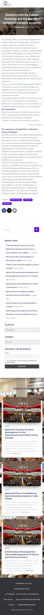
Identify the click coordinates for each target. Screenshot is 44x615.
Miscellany (28, 199)
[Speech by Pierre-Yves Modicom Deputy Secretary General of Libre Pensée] (22, 473)
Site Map (11, 605)
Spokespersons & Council (27, 605)
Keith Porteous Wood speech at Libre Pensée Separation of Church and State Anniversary (22, 554)
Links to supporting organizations (28, 599)
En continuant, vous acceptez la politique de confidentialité (21, 361)
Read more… (17, 453)
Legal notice (8, 599)
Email (7, 353)
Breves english (16, 199)
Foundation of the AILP (24, 583)
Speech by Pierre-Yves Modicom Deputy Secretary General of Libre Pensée (21, 496)
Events (7, 426)
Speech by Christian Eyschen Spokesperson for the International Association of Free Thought (21, 433)
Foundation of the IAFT (22, 589)
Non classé (7, 203)
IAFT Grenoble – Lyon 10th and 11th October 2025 (22, 594)
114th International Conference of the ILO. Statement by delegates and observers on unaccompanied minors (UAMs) (20, 249)
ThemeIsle (29, 610)
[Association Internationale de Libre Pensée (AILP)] (7, 3)
